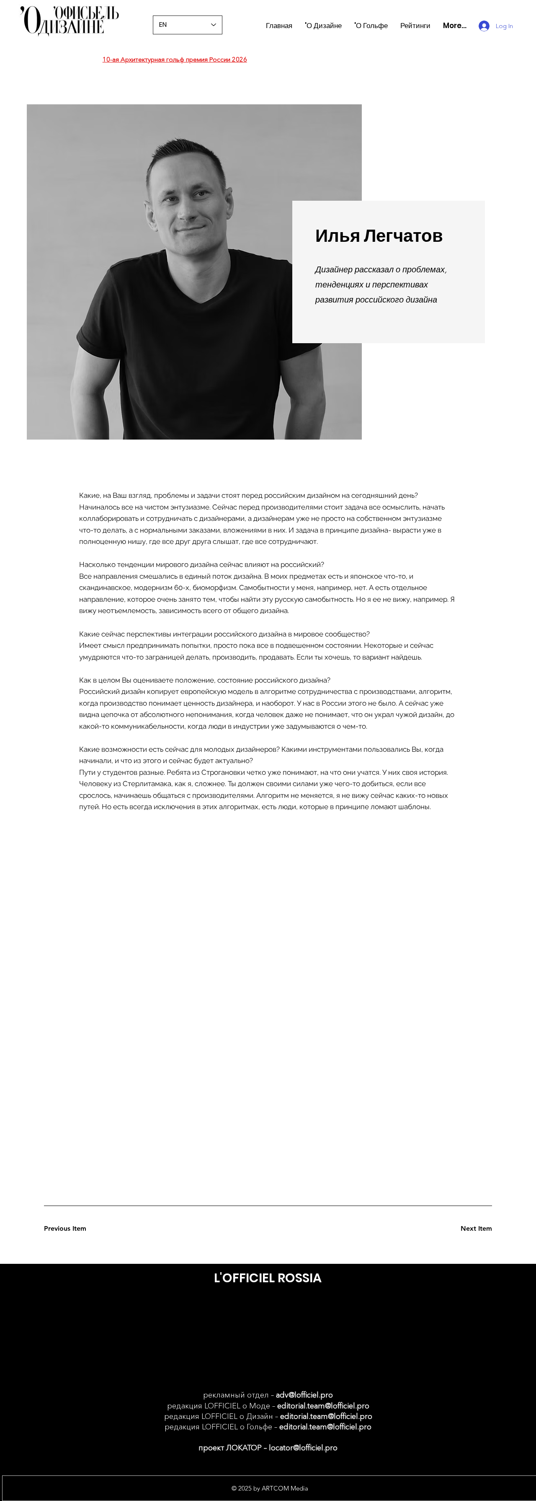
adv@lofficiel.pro (304, 1395)
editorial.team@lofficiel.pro (323, 1405)
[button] (415, 26)
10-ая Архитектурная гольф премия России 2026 (175, 59)
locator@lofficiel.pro (303, 1447)
